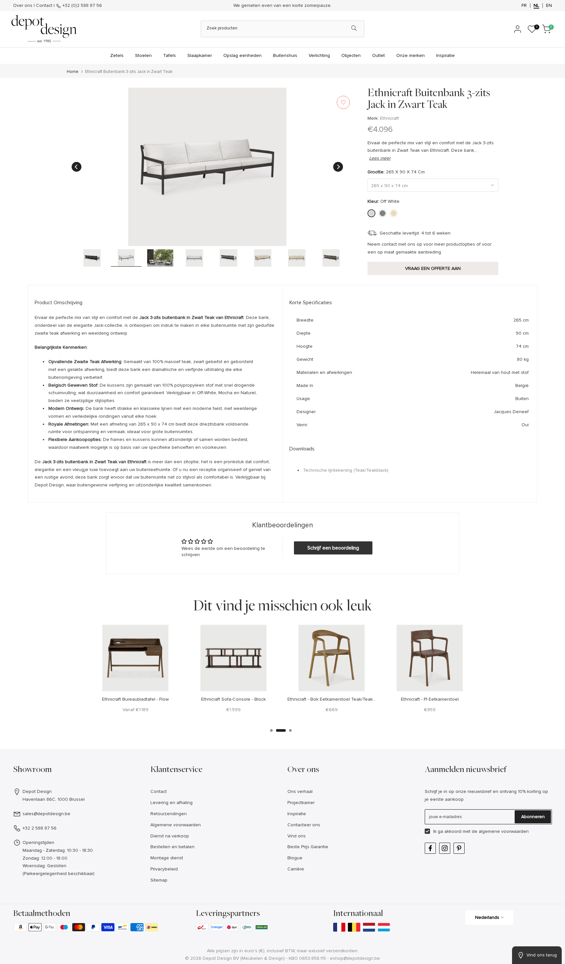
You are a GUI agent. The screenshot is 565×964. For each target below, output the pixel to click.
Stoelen (143, 55)
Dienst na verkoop (169, 836)
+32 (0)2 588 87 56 (81, 5)
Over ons (22, 5)
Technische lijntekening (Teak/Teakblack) (345, 470)
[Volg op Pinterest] (459, 848)
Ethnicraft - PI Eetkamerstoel (430, 699)
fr (524, 5)
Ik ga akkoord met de (481, 831)
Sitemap (158, 880)
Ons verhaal (300, 791)
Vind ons (296, 836)
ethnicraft (389, 118)
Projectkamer (301, 802)
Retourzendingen (168, 813)
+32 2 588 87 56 (40, 828)
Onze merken (410, 55)
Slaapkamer (199, 55)
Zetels (117, 55)
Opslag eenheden (242, 55)
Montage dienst (166, 858)
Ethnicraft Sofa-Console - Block (233, 699)
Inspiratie (445, 55)
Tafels (169, 55)
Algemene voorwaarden (175, 825)
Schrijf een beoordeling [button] (333, 548)
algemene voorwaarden (504, 831)
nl (536, 5)
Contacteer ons (303, 825)
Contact (44, 5)
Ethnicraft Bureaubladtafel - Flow (135, 699)
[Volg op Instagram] (444, 848)
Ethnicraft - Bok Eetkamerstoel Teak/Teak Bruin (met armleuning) (353, 699)
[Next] (338, 167)
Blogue (294, 858)
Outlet (378, 55)
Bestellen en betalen (172, 847)
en (549, 5)
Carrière (295, 869)
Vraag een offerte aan (433, 268)
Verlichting (319, 55)
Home (72, 72)
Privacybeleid (164, 869)
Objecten (351, 55)
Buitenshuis (285, 55)
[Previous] (76, 167)
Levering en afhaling (171, 802)
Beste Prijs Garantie (307, 847)
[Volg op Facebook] (430, 848)
